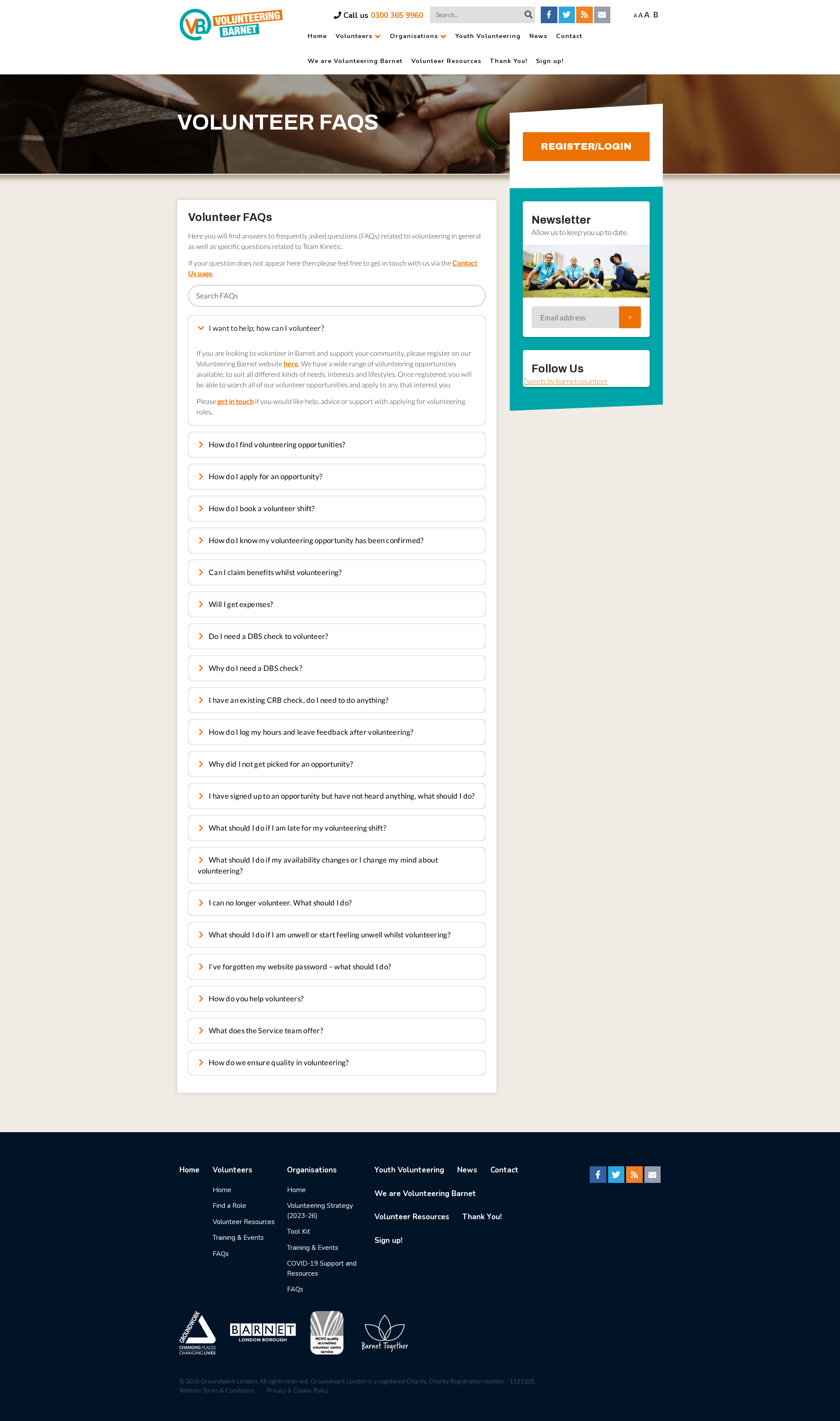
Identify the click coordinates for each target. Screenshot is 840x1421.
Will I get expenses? (240, 604)
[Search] (528, 14)
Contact (569, 36)
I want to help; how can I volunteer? (265, 328)
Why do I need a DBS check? (254, 668)
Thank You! (508, 61)
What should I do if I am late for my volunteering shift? (296, 827)
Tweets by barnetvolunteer (565, 381)
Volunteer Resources (446, 61)
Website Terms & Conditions (217, 1390)
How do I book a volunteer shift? (261, 508)
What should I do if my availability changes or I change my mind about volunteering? (318, 865)
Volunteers (354, 36)
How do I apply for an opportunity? (265, 476)
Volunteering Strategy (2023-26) (320, 1210)
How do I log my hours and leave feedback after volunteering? (310, 732)
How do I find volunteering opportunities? (276, 444)
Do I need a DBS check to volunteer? (268, 636)
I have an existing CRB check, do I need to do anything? (298, 700)
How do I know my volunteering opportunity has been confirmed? (315, 540)
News (538, 36)
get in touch (235, 401)
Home (317, 36)
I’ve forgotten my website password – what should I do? (299, 966)
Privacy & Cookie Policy (298, 1390)
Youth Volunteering (488, 36)
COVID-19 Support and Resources (322, 1268)
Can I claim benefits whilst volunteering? (274, 572)
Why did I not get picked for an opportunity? (280, 763)
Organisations (414, 36)
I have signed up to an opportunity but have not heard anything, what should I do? (341, 795)
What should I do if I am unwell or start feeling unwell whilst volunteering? (329, 934)
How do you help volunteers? (255, 998)
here (291, 363)
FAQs (221, 1253)
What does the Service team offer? (265, 1030)
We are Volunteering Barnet (355, 61)
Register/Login (586, 146)
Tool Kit (298, 1231)
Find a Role (229, 1205)
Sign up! (550, 61)
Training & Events (238, 1237)
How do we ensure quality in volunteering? (278, 1062)
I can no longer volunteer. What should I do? (279, 902)
